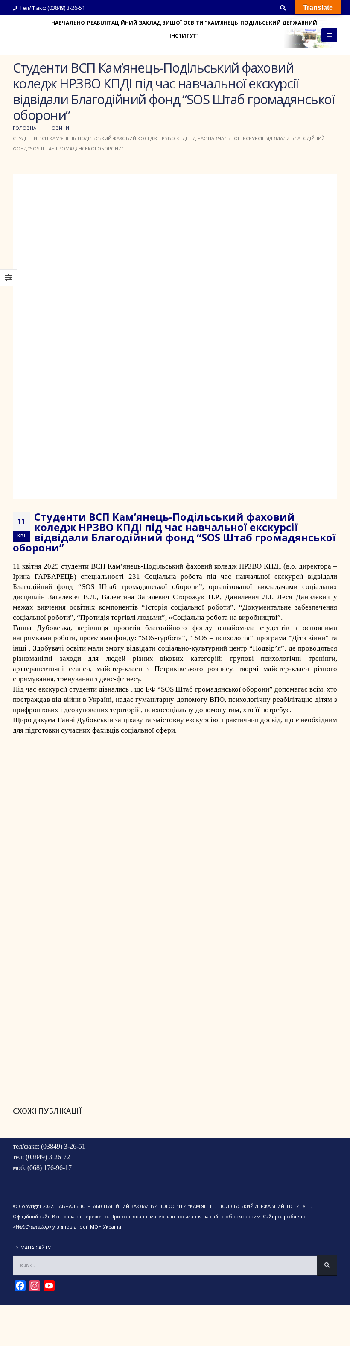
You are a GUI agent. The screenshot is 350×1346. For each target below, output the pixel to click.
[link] (186, 566)
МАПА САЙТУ (35, 1247)
